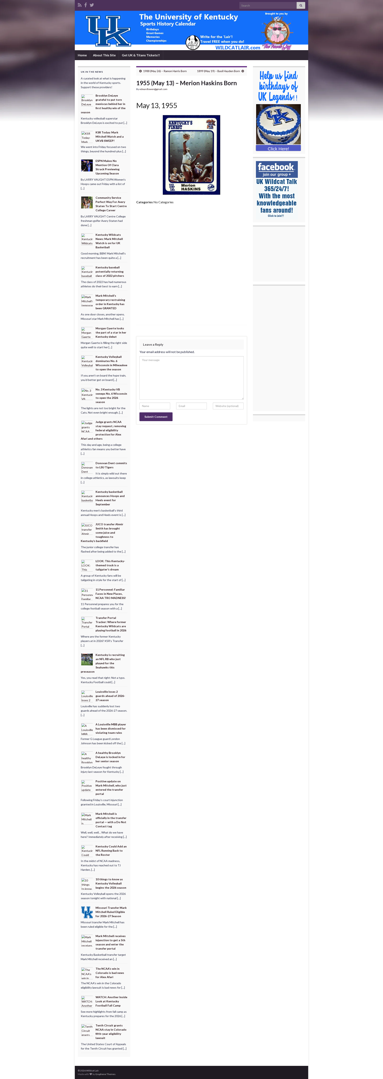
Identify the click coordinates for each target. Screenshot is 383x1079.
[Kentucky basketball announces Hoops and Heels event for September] (87, 496)
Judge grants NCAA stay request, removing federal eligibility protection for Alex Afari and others (103, 430)
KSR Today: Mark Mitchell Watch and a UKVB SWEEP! (110, 136)
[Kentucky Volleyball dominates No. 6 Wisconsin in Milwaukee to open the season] (87, 361)
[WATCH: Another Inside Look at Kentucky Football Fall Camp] (87, 1001)
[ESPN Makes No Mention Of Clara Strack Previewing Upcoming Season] (87, 165)
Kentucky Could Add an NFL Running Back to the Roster (111, 850)
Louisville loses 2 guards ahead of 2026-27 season (110, 696)
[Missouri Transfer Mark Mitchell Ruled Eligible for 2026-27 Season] (87, 912)
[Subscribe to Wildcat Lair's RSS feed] (80, 4)
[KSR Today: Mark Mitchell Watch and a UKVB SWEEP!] (87, 136)
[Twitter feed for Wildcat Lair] (92, 4)
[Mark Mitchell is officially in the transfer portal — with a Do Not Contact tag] (87, 818)
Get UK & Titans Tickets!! (141, 55)
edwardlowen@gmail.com (153, 89)
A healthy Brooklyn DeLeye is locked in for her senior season (110, 757)
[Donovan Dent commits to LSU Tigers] (87, 467)
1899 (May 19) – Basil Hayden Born (218, 71)
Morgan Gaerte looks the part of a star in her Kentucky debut (111, 332)
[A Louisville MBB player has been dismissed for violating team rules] (87, 728)
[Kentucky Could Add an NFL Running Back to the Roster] (87, 850)
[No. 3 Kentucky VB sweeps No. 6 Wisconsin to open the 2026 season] (87, 393)
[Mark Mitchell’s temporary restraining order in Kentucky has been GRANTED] (87, 300)
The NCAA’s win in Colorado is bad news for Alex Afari (110, 973)
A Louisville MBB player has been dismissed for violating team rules (111, 728)
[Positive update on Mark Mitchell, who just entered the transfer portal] (87, 785)
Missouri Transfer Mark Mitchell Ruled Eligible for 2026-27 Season (111, 912)
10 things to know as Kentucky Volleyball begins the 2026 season (111, 883)
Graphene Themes (105, 1074)
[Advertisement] (191, 237)
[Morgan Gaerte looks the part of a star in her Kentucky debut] (87, 332)
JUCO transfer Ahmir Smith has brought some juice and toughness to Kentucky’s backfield (102, 532)
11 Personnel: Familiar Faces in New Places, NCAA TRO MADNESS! (111, 594)
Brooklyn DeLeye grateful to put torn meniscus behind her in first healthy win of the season (103, 104)
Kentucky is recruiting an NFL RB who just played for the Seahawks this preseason (103, 663)
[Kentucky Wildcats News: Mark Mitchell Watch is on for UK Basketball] (87, 239)
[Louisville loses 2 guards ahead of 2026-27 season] (87, 695)
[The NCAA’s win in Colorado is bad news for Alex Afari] (87, 973)
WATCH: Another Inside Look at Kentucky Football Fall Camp (111, 1001)
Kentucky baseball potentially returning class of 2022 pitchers (110, 271)
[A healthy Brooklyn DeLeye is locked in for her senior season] (87, 757)
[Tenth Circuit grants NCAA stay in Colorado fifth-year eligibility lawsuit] (87, 1029)
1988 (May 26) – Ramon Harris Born (165, 71)
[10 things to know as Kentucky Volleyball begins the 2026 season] (87, 883)
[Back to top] (374, 1070)
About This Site (104, 55)
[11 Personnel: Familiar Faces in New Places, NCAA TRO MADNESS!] (87, 593)
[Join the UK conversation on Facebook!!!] (85, 4)
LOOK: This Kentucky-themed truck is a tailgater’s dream (110, 565)
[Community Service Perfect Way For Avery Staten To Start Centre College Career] (87, 202)
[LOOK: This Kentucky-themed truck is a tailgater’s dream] (87, 565)
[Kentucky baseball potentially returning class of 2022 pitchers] (87, 271)
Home (82, 55)
